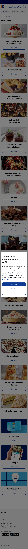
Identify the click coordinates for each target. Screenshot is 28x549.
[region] (14, 274)
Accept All (14, 284)
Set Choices (14, 293)
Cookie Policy (6, 279)
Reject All (14, 288)
